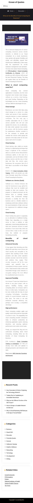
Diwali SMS (9, 432)
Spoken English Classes (11, 483)
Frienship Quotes (11, 438)
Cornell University (10, 475)
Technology (9, 453)
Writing (8, 459)
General (8, 441)
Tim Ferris (7, 485)
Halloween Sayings (11, 444)
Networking (9, 450)
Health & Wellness (11, 447)
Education (21, 11)
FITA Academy (9, 477)
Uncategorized (10, 456)
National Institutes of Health (12, 481)
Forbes (7, 479)
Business (9, 429)
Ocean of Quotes (16, 2)
